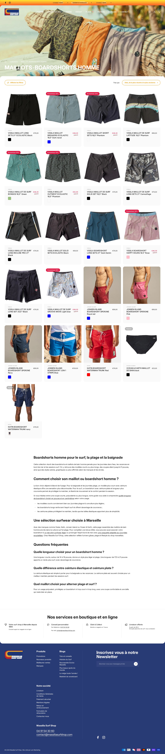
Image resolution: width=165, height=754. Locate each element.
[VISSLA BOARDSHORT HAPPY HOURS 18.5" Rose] (141, 226)
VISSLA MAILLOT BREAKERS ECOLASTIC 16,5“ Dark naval (58, 135)
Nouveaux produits (43, 659)
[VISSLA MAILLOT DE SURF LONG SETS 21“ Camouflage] (141, 167)
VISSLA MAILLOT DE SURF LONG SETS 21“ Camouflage (139, 193)
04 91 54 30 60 (64, 627)
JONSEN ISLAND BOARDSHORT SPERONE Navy (19, 370)
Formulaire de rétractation (41, 712)
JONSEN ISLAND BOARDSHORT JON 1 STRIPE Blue (57, 370)
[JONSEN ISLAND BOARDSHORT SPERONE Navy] (23, 344)
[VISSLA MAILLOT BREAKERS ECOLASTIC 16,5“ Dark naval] (62, 109)
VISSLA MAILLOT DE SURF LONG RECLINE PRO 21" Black (19, 252)
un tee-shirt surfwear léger (55, 533)
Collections (14, 62)
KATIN (88, 365)
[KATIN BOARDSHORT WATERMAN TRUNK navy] (23, 402)
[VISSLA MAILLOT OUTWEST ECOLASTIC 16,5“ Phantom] (62, 167)
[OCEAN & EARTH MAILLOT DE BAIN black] (141, 344)
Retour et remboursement (42, 707)
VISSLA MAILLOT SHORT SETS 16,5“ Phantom (98, 134)
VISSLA (10, 130)
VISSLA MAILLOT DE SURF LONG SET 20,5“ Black (19, 310)
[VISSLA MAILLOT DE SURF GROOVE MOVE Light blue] (62, 285)
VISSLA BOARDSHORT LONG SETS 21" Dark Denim (99, 251)
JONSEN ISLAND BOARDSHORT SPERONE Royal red (98, 311)
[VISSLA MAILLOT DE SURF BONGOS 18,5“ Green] (23, 167)
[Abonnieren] (136, 664)
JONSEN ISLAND (91, 306)
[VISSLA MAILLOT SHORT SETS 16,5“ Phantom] (102, 109)
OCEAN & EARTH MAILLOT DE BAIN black (138, 369)
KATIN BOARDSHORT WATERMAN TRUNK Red (98, 369)
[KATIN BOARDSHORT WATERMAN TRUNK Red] (102, 344)
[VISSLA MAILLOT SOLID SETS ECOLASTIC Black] (62, 226)
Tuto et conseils (65, 656)
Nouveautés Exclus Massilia (66, 664)
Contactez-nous (42, 716)
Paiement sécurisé (43, 699)
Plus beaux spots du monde (67, 669)
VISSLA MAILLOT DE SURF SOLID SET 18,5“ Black (98, 193)
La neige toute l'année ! (68, 673)
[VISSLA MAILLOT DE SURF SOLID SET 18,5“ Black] (102, 167)
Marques (39, 666)
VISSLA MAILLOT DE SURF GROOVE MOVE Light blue (59, 310)
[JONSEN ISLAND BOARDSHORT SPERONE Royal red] (102, 285)
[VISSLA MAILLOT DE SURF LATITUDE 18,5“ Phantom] (141, 109)
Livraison (39, 691)
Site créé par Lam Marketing (31, 750)
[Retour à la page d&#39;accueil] (5, 62)
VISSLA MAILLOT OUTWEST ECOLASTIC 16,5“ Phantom (58, 194)
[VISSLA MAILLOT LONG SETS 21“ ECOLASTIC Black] (23, 109)
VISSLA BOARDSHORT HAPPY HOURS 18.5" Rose (138, 251)
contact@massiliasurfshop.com (66, 630)
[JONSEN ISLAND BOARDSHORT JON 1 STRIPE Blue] (62, 344)
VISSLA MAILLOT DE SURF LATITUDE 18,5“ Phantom (138, 134)
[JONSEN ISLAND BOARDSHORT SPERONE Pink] (141, 285)
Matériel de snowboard (68, 677)
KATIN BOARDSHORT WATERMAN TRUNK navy (19, 428)
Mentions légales (43, 702)
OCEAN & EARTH (131, 365)
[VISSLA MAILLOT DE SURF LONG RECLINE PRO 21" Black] (23, 226)
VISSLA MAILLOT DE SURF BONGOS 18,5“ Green (19, 193)
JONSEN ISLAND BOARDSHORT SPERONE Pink (138, 311)
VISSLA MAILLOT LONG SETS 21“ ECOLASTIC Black (20, 134)
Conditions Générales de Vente (44, 695)
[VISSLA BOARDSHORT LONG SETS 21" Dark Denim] (102, 226)
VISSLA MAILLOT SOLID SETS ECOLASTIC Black (58, 251)
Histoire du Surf (65, 659)
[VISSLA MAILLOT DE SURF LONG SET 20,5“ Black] (23, 285)
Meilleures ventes (43, 663)
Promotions (40, 656)
